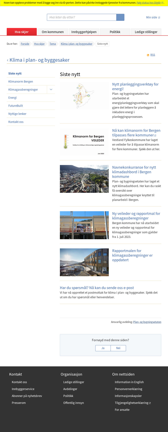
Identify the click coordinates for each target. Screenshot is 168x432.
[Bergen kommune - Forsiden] (20, 19)
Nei (118, 348)
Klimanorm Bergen (20, 81)
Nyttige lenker (17, 114)
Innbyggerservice (23, 389)
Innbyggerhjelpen (83, 32)
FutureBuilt (15, 106)
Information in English (129, 382)
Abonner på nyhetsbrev (27, 396)
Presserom (19, 403)
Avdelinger (70, 389)
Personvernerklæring (128, 389)
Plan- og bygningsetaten (147, 322)
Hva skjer (22, 32)
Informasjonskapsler (128, 396)
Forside (25, 44)
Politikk (115, 32)
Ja (103, 348)
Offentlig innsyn (73, 403)
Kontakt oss (15, 122)
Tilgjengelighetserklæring (131, 403)
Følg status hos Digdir (149, 2)
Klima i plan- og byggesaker (76, 44)
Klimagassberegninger (23, 89)
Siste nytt (14, 73)
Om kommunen (53, 32)
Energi (12, 98)
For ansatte (122, 410)
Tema (53, 44)
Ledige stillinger (146, 32)
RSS (152, 55)
